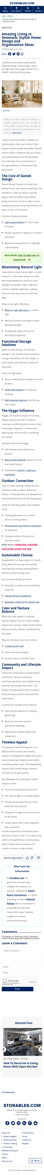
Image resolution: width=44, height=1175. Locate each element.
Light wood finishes (14, 222)
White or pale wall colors (17, 310)
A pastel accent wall (14, 646)
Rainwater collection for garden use (22, 602)
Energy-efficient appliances (18, 596)
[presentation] (3, 1049)
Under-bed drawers (14, 390)
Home (4, 16)
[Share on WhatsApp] (22, 54)
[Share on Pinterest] (18, 54)
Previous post (9, 1092)
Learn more (16, 133)
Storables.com (17, 878)
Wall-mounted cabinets (16, 400)
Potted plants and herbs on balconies (23, 526)
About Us (6, 1133)
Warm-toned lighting (15, 460)
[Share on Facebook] (9, 54)
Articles (10, 16)
